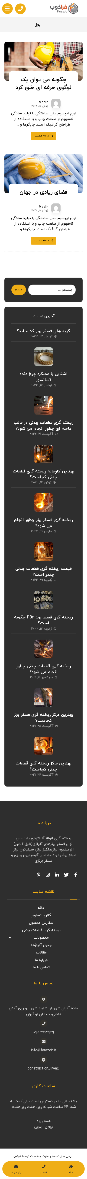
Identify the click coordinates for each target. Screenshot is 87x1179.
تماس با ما (41, 967)
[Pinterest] (38, 875)
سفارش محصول (41, 922)
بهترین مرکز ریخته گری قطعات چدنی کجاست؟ (43, 766)
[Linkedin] (57, 875)
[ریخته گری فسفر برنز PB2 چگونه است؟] (43, 600)
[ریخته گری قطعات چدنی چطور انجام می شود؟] (43, 649)
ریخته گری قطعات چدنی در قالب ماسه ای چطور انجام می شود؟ (43, 426)
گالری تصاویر (41, 915)
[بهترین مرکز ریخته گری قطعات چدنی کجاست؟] (43, 746)
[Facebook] (75, 875)
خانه (41, 907)
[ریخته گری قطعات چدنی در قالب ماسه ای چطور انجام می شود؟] (43, 405)
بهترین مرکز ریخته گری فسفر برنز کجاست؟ (43, 718)
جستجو (19, 290)
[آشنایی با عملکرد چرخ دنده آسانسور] (43, 356)
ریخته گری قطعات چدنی (41, 930)
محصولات (41, 937)
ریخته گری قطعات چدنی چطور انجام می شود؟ (43, 669)
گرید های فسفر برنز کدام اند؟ (43, 331)
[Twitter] (66, 875)
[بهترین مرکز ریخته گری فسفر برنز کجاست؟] (43, 697)
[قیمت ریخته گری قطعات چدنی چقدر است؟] (43, 551)
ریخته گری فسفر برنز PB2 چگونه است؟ (43, 620)
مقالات (41, 952)
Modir (43, 102)
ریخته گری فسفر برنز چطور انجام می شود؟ (43, 523)
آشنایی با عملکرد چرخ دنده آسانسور (43, 377)
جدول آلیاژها (41, 945)
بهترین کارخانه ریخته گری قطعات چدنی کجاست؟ (43, 474)
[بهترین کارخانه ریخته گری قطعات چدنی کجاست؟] (43, 454)
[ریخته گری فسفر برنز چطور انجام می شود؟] (43, 502)
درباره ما (41, 960)
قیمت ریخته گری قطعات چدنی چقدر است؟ (43, 572)
